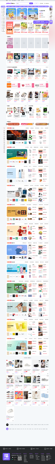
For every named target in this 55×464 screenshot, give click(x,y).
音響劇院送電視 (36, 147)
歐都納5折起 (35, 242)
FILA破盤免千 (41, 242)
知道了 (47, 22)
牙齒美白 (21, 424)
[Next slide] (13, 364)
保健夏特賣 (25, 223)
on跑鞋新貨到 (46, 242)
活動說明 (47, 67)
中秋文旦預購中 (29, 204)
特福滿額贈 (41, 185)
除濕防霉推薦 (27, 281)
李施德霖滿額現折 (45, 281)
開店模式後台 (43, 457)
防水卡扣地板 (37, 185)
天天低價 (24, 6)
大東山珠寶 (36, 319)
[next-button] (48, 124)
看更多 (51, 19)
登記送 (12, 6)
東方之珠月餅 (46, 204)
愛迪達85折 (29, 242)
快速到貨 (20, 6)
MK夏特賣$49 (31, 319)
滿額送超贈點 (31, 223)
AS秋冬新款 (36, 300)
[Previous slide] (6, 364)
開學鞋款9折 (24, 242)
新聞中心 (49, 455)
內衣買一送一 (41, 300)
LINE (49, 459)
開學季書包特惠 (32, 281)
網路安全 (25, 456)
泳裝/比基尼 (39, 424)
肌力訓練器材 (35, 424)
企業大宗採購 (37, 456)
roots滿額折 (31, 300)
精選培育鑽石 (41, 319)
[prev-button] (6, 124)
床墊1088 (31, 185)
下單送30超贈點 (45, 338)
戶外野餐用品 (28, 424)
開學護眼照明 (46, 147)
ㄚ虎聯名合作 (37, 459)
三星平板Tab (35, 166)
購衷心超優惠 (32, 456)
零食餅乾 (32, 424)
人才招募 (37, 457)
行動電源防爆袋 (40, 166)
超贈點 (47, 6)
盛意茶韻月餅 (41, 204)
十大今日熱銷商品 (11, 424)
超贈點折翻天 (32, 455)
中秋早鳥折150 (35, 204)
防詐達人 (42, 128)
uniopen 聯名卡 (41, 6)
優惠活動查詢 (32, 457)
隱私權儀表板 (26, 461)
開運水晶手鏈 (26, 300)
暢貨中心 (16, 6)
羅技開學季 (46, 128)
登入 (36, 3)
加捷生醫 (41, 223)
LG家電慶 (41, 147)
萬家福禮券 (46, 319)
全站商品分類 (43, 460)
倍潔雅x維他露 (21, 281)
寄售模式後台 (43, 456)
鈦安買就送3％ (26, 185)
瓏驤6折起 (25, 319)
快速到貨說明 (43, 459)
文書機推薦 (27, 128)
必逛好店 (31, 6)
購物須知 (25, 460)
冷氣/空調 (15, 424)
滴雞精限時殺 (36, 223)
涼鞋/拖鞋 (47, 424)
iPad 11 (30, 166)
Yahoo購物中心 (10, 3)
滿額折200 (46, 185)
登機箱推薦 (46, 300)
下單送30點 (30, 338)
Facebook (49, 456)
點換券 (9, 6)
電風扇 (31, 147)
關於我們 (25, 455)
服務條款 (25, 459)
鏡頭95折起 (25, 166)
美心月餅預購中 (22, 204)
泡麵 (44, 424)
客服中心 (37, 455)
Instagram (49, 458)
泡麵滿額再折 (40, 338)
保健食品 (42, 424)
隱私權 (25, 457)
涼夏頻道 (28, 6)
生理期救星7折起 (38, 281)
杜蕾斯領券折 (46, 223)
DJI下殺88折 (46, 166)
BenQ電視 (27, 147)
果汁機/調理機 (24, 424)
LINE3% (26, 338)
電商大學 (42, 455)
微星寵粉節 (32, 128)
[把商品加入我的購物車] (13, 373)
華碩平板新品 (37, 128)
